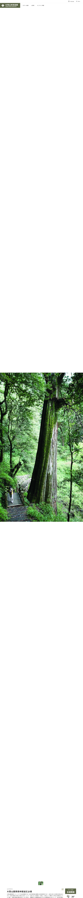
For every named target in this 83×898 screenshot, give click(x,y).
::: (66, 0)
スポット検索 (25, 5)
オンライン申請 (40, 5)
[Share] (62, 890)
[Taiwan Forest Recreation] (10, 5)
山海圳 (32, 5)
